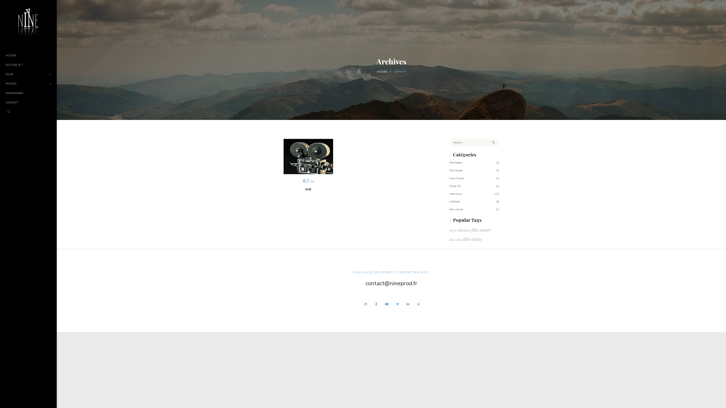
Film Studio (456, 170)
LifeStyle (455, 201)
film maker (481, 230)
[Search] (493, 142)
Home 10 (455, 186)
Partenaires (14, 93)
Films (9, 74)
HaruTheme (457, 178)
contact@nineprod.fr (391, 283)
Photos (11, 84)
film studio (472, 239)
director (464, 230)
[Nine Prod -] (28, 23)
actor (453, 230)
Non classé (456, 209)
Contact (12, 102)
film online (456, 240)
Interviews (456, 194)
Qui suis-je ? (14, 65)
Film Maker (456, 163)
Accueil (11, 55)
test (308, 189)
